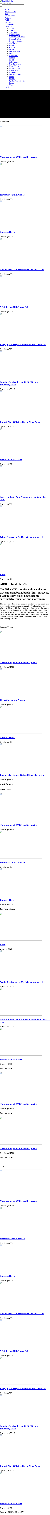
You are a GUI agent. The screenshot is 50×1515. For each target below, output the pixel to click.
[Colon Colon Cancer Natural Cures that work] (21, 1309)
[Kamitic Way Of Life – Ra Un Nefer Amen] (21, 1462)
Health (11, 60)
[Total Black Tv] (6, 1)
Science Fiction (15, 75)
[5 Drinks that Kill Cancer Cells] (21, 1347)
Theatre (12, 85)
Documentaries (14, 51)
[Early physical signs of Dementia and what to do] (21, 1384)
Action (11, 28)
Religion (12, 72)
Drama (11, 54)
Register (8, 18)
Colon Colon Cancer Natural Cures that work (22, 269)
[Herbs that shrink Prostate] (21, 1234)
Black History (14, 35)
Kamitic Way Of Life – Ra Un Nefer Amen (20, 422)
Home (7, 9)
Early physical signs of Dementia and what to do (23, 344)
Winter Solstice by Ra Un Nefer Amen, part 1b (22, 537)
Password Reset (10, 24)
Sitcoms (12, 79)
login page (8, 22)
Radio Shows (14, 70)
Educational (13, 56)
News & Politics (15, 68)
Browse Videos (10, 12)
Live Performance (15, 64)
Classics (12, 45)
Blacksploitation (15, 39)
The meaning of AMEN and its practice (18, 157)
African (12, 30)
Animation (13, 33)
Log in (7, 87)
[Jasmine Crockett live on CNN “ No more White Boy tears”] (21, 1422)
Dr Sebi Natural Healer (11, 459)
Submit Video (10, 16)
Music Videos (14, 66)
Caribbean (13, 43)
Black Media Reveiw (17, 37)
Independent (13, 62)
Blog (6, 14)
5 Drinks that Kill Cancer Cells (14, 307)
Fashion (12, 58)
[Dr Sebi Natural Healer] (21, 1499)
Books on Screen (15, 41)
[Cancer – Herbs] (21, 1272)
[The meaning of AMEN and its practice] (21, 1099)
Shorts (11, 77)
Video (2, 574)
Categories (8, 26)
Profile (7, 20)
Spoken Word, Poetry (17, 81)
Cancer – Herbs (7, 232)
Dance (11, 49)
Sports (11, 83)
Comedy (12, 47)
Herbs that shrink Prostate (12, 195)
